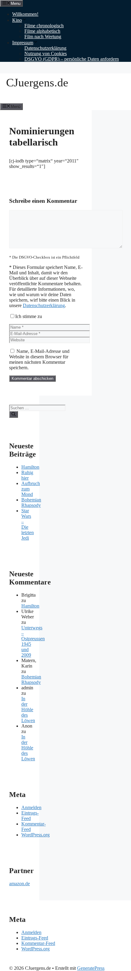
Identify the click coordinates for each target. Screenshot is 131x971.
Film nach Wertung (42, 36)
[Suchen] (13, 414)
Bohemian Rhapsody (31, 502)
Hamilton (30, 467)
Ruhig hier (27, 475)
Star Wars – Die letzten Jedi (27, 524)
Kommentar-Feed (38, 943)
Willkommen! (25, 14)
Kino (17, 20)
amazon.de (19, 883)
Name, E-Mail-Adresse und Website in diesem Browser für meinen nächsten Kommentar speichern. (39, 359)
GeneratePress (90, 968)
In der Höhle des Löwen (28, 709)
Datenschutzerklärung (45, 48)
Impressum (22, 42)
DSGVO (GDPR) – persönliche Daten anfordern (71, 59)
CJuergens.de (37, 82)
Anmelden (31, 807)
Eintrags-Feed (30, 815)
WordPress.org (35, 834)
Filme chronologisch (44, 25)
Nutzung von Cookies (45, 53)
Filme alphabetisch (42, 31)
